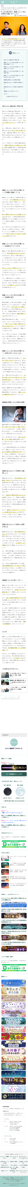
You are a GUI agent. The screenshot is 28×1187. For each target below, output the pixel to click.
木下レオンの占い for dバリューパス (23, 1171)
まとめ (5, 93)
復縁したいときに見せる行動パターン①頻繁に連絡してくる (13, 63)
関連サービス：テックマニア (9, 1183)
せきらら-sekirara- (21, 1183)
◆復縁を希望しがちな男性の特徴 (12, 80)
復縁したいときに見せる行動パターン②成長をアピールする (13, 67)
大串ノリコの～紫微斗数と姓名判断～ (14, 1168)
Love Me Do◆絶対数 (23, 1165)
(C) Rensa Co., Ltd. (14, 1185)
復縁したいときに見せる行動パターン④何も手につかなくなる (13, 76)
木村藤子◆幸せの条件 (4, 1167)
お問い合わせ (6, 1177)
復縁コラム (15, 7)
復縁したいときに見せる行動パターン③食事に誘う (13, 72)
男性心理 (4, 7)
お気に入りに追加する (10, 697)
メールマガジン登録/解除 (14, 1181)
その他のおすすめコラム (12, 96)
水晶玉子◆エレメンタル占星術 (4, 1162)
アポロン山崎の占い (14, 1165)
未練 (9, 7)
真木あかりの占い (4, 1165)
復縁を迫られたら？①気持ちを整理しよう (13, 83)
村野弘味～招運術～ (14, 1161)
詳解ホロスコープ (4, 1170)
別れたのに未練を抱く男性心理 (11, 60)
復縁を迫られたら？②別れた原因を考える (13, 87)
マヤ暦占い (23, 1167)
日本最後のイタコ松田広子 (23, 1162)
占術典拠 (7, 1179)
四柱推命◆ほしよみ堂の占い (14, 1171)
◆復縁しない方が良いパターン (11, 91)
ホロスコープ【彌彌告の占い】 (4, 1157)
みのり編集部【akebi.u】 (22, 15)
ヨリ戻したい (9, 9)
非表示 (17, 53)
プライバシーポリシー (20, 1177)
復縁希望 (21, 7)
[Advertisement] (14, 171)
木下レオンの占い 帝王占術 (14, 1157)
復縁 (2, 5)
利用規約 (12, 1177)
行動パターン (17, 9)
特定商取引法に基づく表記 (16, 1179)
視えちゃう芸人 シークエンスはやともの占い (23, 1158)
